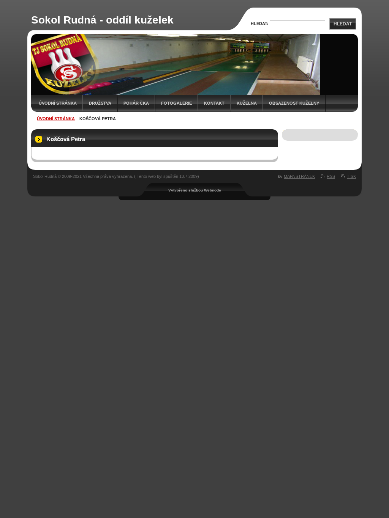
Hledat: (260, 23)
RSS (331, 176)
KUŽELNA (247, 103)
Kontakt (214, 103)
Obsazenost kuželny (294, 103)
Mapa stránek (299, 176)
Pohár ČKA (136, 103)
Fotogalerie (176, 103)
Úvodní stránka (58, 103)
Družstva (100, 103)
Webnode (212, 190)
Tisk (351, 176)
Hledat (343, 24)
